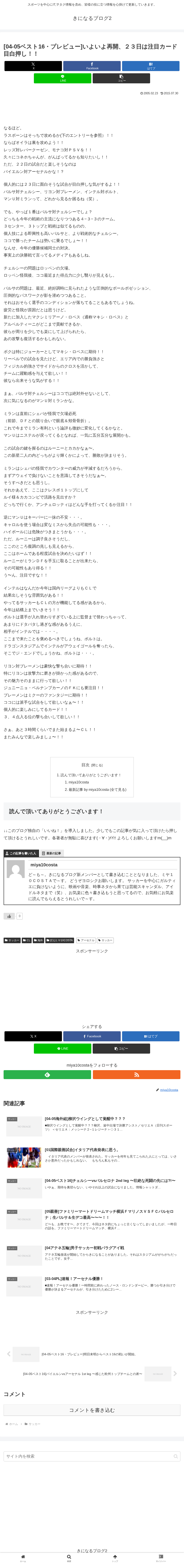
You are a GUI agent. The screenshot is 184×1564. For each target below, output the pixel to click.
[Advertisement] (92, 109)
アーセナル (87, 940)
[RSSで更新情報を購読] (136, 1074)
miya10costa (79, 782)
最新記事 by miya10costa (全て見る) (97, 789)
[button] (121, 78)
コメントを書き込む (92, 1410)
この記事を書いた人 (23, 853)
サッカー (14, 940)
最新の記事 (53, 853)
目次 (85, 765)
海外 (40, 940)
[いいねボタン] (9, 916)
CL (28, 940)
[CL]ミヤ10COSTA (61, 940)
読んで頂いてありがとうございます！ (91, 775)
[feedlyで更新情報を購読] (47, 1074)
